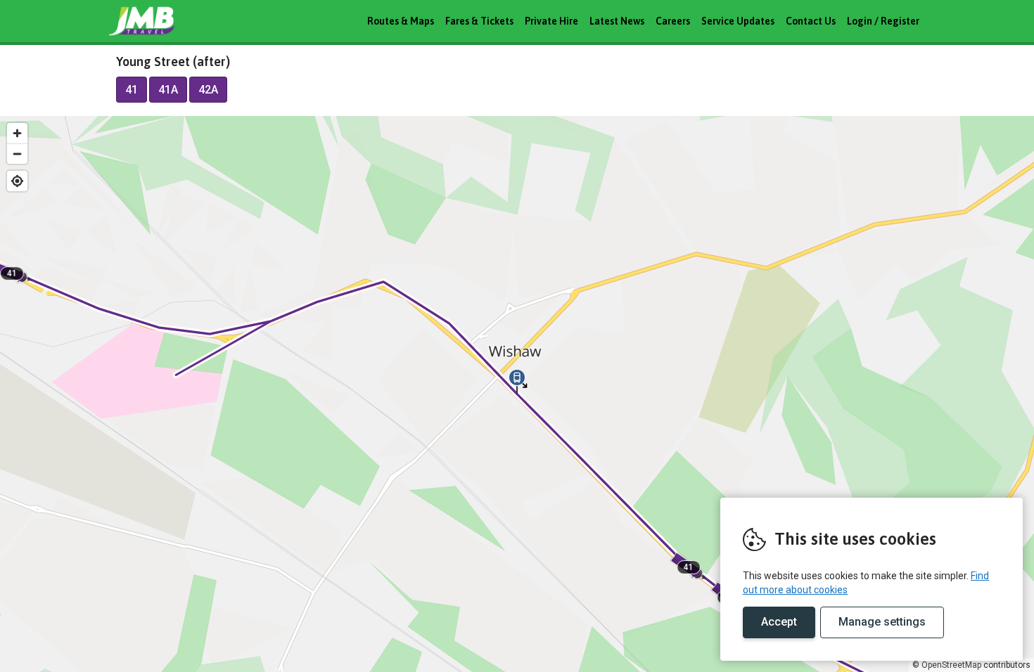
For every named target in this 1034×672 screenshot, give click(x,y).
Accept (779, 621)
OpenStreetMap (951, 665)
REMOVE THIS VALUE (162, 21)
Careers (673, 21)
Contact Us (811, 21)
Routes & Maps (400, 21)
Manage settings (882, 621)
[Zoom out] (17, 153)
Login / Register (883, 21)
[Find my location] (17, 181)
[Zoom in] (17, 133)
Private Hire (551, 21)
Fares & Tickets (479, 21)
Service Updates (737, 21)
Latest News (616, 21)
